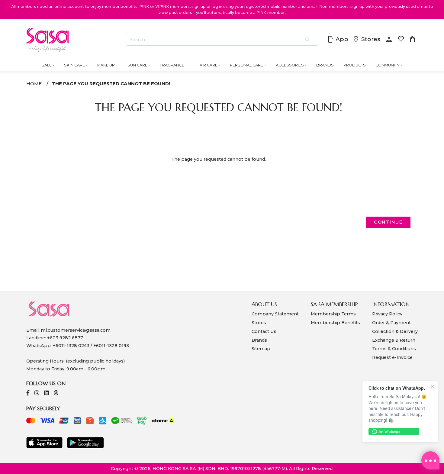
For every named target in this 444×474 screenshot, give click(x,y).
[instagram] (36, 393)
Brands (259, 340)
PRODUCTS (354, 65)
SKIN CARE (74, 65)
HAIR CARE (207, 65)
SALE (47, 65)
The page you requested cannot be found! (111, 83)
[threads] (56, 393)
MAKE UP (106, 65)
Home (34, 83)
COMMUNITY (387, 65)
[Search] (307, 40)
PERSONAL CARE (246, 65)
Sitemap (261, 348)
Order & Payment (391, 322)
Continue (388, 222)
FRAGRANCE (172, 65)
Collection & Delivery (395, 331)
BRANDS (325, 65)
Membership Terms (333, 314)
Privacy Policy (387, 314)
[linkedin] (46, 393)
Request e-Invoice (392, 357)
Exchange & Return (393, 340)
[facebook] (28, 393)
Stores (366, 40)
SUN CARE (137, 65)
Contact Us (264, 331)
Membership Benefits (335, 322)
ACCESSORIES (290, 65)
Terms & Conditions (394, 348)
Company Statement (275, 314)
